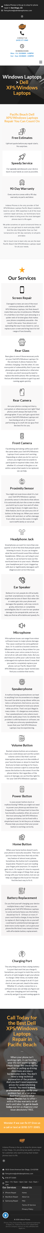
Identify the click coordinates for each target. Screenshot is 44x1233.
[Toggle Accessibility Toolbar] (5, 1215)
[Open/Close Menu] (40, 62)
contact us (22, 38)
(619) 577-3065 (30, 1127)
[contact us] (22, 33)
